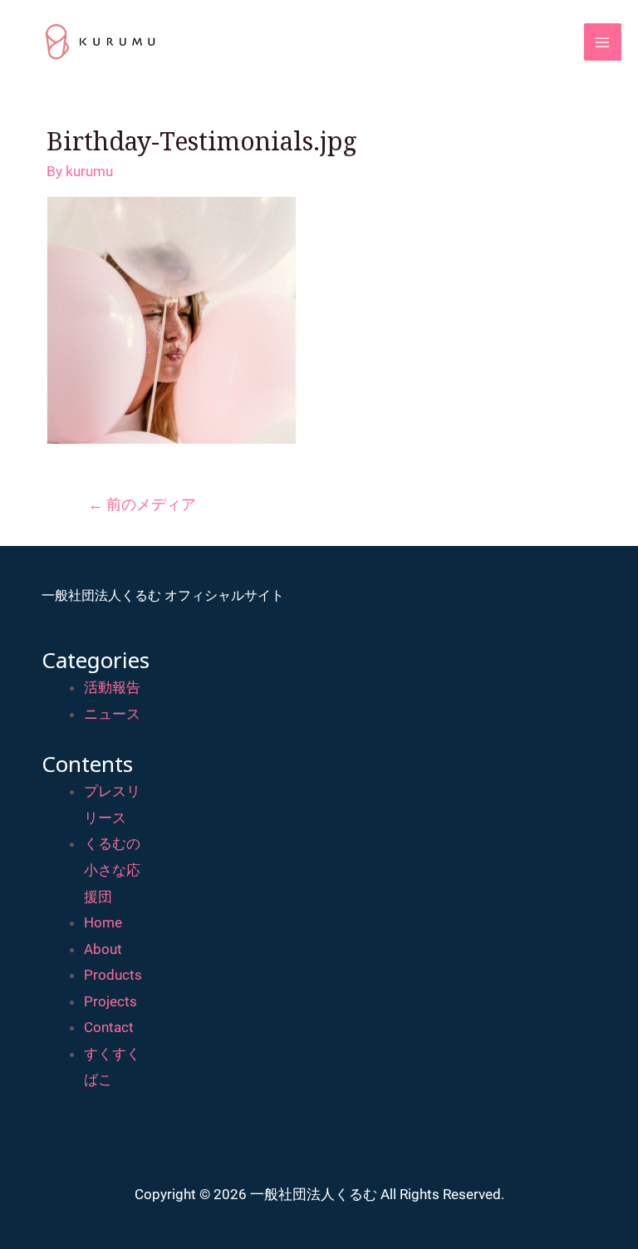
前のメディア (142, 504)
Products (113, 974)
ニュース (112, 714)
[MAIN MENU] (603, 42)
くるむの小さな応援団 (112, 869)
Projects (110, 1001)
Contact (109, 1027)
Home (103, 922)
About (103, 949)
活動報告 (112, 687)
